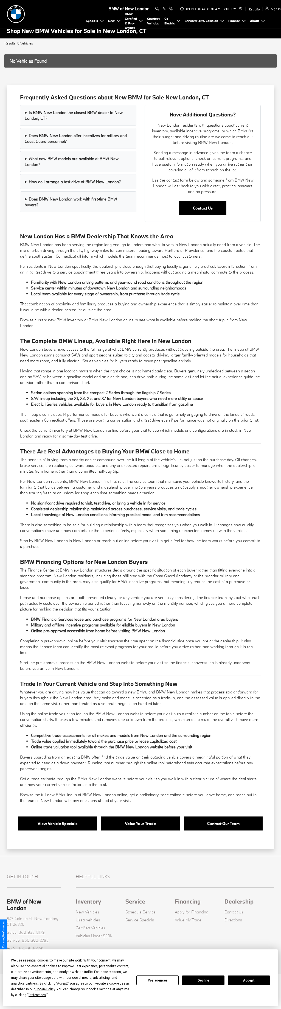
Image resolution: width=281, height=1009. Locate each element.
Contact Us (203, 208)
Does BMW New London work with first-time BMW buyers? (71, 201)
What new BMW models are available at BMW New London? (72, 161)
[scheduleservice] (164, 9)
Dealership (239, 901)
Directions (233, 919)
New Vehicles (87, 912)
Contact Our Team (223, 823)
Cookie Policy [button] (45, 989)
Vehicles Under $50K (94, 935)
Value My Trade (188, 919)
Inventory (88, 901)
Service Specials (139, 919)
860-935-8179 (31, 932)
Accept (249, 980)
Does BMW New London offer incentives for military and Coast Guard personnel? (76, 138)
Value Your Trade (140, 823)
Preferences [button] (37, 995)
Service (135, 901)
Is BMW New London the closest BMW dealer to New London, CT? (74, 115)
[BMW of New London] (45, 13)
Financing (188, 901)
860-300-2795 (35, 940)
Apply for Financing (191, 912)
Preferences (158, 980)
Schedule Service (140, 912)
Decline (203, 980)
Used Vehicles (88, 919)
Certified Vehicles (90, 927)
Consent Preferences (3, 934)
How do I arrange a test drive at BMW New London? (75, 181)
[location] (240, 8)
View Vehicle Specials (57, 823)
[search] (157, 8)
